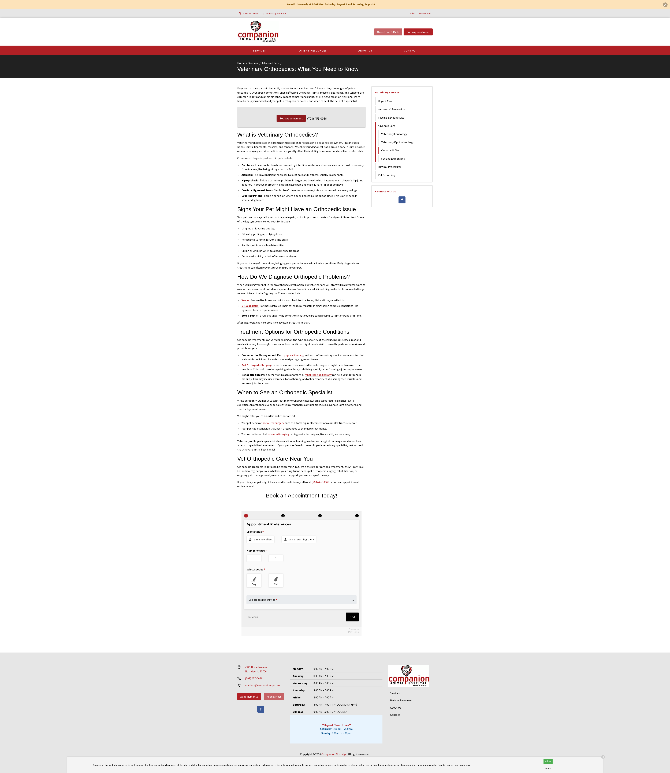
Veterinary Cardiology (394, 134)
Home (241, 63)
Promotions (425, 13)
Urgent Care (385, 101)
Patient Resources (312, 50)
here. (468, 765)
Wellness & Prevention (391, 109)
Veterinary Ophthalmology (397, 142)
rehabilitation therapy (318, 374)
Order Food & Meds (388, 32)
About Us (365, 50)
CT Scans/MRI (250, 305)
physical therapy (293, 355)
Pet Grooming (386, 175)
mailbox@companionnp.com (262, 685)
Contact (410, 50)
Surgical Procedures (389, 166)
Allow (548, 761)
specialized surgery (272, 423)
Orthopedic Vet (390, 150)
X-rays (245, 300)
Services (259, 50)
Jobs (412, 13)
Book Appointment (418, 32)
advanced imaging (278, 434)
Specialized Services (393, 158)
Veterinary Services (387, 92)
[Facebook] (402, 199)
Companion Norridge (334, 754)
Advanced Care (270, 63)
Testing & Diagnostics (391, 117)
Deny (548, 768)
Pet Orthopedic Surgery (256, 365)
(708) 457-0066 (317, 118)
